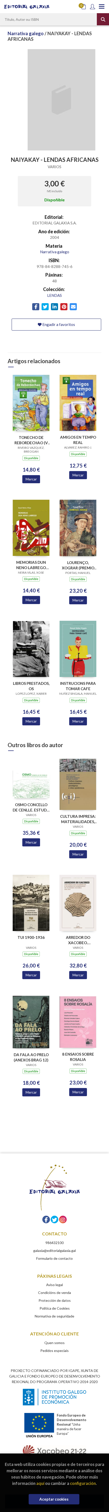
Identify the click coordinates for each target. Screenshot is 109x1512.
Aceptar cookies (53, 1499)
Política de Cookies (55, 1308)
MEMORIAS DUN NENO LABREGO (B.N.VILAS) (31, 565)
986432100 (54, 1242)
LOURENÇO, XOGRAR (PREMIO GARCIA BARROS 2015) (78, 565)
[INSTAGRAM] (63, 1219)
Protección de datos (55, 1300)
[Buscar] (103, 19)
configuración (83, 1483)
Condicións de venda (54, 1292)
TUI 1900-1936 (31, 937)
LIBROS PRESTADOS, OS (31, 686)
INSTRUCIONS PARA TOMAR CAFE (78, 686)
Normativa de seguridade (54, 1316)
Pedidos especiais (54, 1350)
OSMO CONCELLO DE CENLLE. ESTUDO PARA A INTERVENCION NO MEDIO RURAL (31, 807)
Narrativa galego (26, 33)
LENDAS (54, 295)
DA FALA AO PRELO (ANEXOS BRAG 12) (31, 1057)
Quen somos (54, 1343)
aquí (40, 1483)
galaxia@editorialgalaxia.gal (54, 1250)
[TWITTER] (54, 1219)
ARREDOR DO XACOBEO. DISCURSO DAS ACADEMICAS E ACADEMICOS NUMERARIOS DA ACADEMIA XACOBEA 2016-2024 (78, 940)
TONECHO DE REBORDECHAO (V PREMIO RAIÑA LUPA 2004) (31, 440)
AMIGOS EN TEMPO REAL (78, 440)
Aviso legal (54, 1285)
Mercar (31, 479)
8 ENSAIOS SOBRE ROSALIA (78, 1057)
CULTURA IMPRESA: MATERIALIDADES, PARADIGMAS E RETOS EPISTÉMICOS (78, 819)
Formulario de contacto (54, 1258)
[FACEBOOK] (46, 1219)
